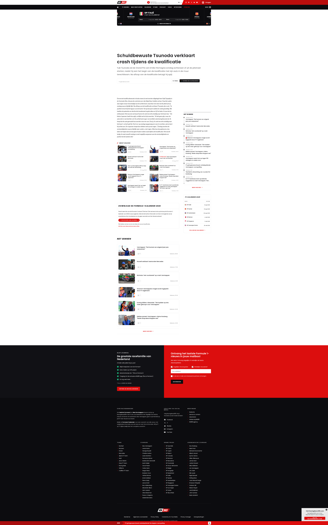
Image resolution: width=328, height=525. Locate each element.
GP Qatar (168, 490)
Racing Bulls (122, 465)
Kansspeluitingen (199, 517)
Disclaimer (127, 517)
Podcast (163, 7)
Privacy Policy (155, 517)
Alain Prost (192, 448)
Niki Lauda (192, 473)
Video (170, 7)
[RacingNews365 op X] (191, 2)
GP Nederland (170, 473)
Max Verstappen (136, 7)
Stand (155, 7)
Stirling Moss (193, 478)
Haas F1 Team (123, 463)
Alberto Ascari (193, 453)
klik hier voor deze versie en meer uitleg (128, 226)
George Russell (146, 451)
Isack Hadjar (145, 463)
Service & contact (194, 414)
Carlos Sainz (146, 468)
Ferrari (121, 451)
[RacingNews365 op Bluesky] (194, 2)
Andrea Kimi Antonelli (148, 461)
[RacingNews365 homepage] (118, 7)
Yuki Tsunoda (166, 98)
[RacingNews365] (122, 2)
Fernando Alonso (147, 458)
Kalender (148, 7)
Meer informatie (165, 23)
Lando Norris (146, 448)
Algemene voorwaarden (140, 517)
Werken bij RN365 (194, 419)
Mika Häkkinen (193, 465)
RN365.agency (193, 422)
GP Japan (169, 451)
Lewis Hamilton (146, 456)
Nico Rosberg (193, 446)
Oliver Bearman (147, 493)
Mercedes (122, 453)
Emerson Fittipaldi (194, 483)
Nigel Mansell (193, 475)
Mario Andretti (193, 495)
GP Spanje (169, 478)
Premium (187, 7)
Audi (120, 458)
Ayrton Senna (193, 456)
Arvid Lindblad (146, 478)
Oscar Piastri (146, 465)
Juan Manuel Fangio (195, 480)
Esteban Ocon (146, 473)
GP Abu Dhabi (170, 493)
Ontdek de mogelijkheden (128, 389)
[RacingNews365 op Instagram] (186, 2)
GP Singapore (170, 483)
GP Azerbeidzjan (170, 480)
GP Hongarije (169, 470)
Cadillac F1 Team (124, 470)
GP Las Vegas (170, 488)
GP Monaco (169, 458)
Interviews (178, 7)
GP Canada (169, 456)
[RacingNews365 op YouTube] (197, 2)
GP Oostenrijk (170, 463)
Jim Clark (192, 470)
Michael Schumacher (195, 451)
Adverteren (192, 417)
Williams (121, 468)
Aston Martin (122, 461)
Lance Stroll (145, 483)
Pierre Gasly (145, 480)
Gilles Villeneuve (194, 458)
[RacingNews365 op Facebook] (188, 2)
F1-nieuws (125, 7)
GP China (168, 448)
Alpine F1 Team (123, 456)
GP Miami (168, 453)
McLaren (121, 448)
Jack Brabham (193, 490)
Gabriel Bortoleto (147, 497)
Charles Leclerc (147, 453)
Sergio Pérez (146, 470)
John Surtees (193, 493)
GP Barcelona (170, 461)
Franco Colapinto (147, 495)
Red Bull (121, 446)
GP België (168, 468)
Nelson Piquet (193, 488)
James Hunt (193, 461)
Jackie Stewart (193, 463)
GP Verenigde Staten (172, 485)
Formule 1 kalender (128, 422)
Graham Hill (192, 485)
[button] (130, 15)
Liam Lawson (146, 490)
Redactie (192, 412)
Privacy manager (186, 517)
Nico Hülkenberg (147, 485)
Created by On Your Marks (170, 517)
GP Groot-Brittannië (172, 465)
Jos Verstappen (194, 468)
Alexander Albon (147, 488)
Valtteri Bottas (146, 475)
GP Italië (168, 475)
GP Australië (169, 446)
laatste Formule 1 (125, 412)
